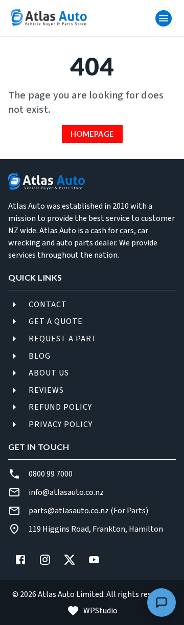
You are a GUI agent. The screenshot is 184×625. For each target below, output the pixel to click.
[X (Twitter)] (69, 559)
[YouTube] (94, 559)
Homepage (92, 134)
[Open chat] (161, 602)
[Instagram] (45, 559)
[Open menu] (163, 18)
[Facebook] (20, 559)
